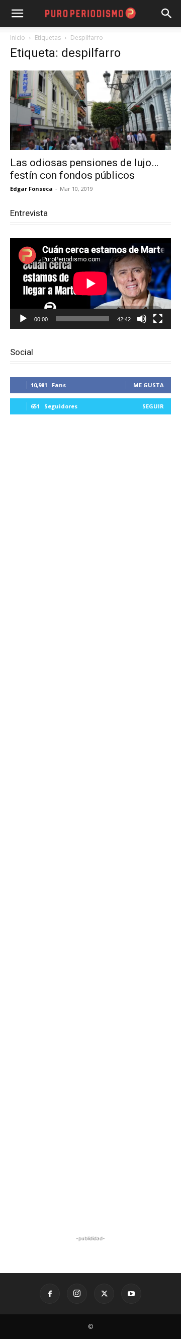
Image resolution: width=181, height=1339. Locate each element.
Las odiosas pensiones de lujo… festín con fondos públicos (84, 169)
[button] (167, 13)
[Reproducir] (23, 319)
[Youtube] (131, 1294)
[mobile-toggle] (17, 13)
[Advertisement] (90, 826)
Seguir (153, 406)
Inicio (17, 37)
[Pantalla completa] (158, 319)
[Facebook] (50, 1294)
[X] (104, 1294)
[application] (90, 283)
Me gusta (148, 385)
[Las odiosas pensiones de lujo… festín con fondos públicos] (90, 110)
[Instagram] (77, 1294)
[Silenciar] (142, 319)
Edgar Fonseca (31, 188)
